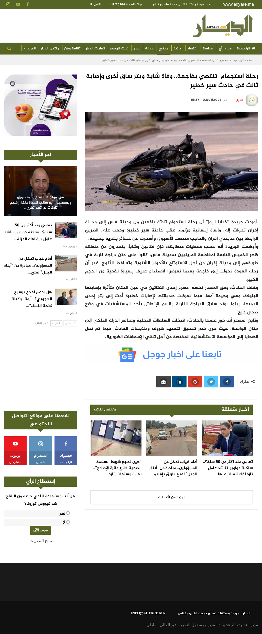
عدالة (149, 48)
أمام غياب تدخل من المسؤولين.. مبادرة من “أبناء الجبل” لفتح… (28, 265)
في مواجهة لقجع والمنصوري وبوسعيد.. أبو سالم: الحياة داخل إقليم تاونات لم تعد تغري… (40, 203)
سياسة (208, 48)
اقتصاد (192, 48)
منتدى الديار (50, 48)
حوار (137, 48)
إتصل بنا (95, 4)
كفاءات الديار (95, 48)
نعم (62, 513)
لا (64, 522)
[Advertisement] (40, 369)
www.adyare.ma (238, 4)
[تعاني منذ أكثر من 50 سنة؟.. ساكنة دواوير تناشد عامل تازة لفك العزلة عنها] (227, 438)
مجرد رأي (225, 48)
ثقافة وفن (72, 48)
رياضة (177, 48)
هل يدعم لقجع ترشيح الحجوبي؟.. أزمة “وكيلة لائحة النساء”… (32, 299)
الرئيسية (243, 48)
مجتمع (163, 48)
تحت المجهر (119, 48)
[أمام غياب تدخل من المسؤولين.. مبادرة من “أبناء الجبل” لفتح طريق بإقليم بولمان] (171, 438)
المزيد (31, 48)
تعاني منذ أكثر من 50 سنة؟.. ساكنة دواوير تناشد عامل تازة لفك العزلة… (28, 232)
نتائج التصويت (40, 540)
